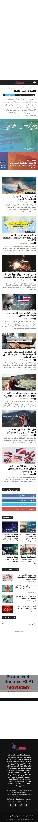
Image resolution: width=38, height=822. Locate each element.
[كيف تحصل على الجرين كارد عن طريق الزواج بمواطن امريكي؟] (19, 382)
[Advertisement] (19, 20)
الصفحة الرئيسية (31, 88)
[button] (35, 82)
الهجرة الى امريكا (10, 95)
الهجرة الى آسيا (31, 95)
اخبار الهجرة (22, 88)
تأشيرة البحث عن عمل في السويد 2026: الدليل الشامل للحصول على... (28, 537)
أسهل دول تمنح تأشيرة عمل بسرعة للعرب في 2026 (11, 559)
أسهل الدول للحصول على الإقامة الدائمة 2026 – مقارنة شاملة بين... (28, 560)
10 (34, 474)
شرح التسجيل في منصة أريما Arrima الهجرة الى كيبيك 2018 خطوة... (25, 587)
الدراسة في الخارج (12, 532)
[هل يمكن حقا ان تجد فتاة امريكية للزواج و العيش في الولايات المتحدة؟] (19, 418)
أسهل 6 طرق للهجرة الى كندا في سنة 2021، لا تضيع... (25, 607)
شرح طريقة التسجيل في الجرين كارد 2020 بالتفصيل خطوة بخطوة (22, 468)
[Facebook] (26, 805)
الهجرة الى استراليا (20, 95)
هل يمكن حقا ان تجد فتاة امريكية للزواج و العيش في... (20, 431)
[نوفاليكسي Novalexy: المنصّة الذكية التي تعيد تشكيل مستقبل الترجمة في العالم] (10, 527)
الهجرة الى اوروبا (30, 532)
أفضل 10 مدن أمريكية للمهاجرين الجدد (24, 197)
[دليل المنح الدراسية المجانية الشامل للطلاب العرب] (7, 599)
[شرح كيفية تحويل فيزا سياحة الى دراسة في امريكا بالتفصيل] (19, 263)
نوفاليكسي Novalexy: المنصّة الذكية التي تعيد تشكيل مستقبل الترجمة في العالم (10, 537)
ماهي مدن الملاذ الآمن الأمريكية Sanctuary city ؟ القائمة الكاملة (19, 237)
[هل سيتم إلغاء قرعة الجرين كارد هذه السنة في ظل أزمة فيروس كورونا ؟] (23, 163)
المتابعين (32, 500)
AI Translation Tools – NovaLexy (19, 801)
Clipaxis (35, 149)
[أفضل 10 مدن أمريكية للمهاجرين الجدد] (19, 185)
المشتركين (31, 509)
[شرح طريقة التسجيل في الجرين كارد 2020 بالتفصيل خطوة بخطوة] (19, 455)
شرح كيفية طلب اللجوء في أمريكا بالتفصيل (21, 314)
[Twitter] (15, 805)
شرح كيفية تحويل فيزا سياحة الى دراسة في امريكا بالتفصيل (19, 275)
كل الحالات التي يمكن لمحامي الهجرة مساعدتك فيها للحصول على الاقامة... (19, 354)
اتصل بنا (6, 816)
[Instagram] (21, 805)
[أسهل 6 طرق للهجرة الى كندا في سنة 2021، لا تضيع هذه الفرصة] (7, 609)
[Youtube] (10, 805)
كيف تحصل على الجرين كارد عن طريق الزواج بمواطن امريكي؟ (19, 394)
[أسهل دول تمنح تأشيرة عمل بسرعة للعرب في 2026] (10, 549)
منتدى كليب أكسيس (15, 816)
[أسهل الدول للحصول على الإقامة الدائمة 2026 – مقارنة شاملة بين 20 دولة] (28, 549)
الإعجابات (32, 496)
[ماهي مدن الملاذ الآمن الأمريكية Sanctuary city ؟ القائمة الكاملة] (19, 224)
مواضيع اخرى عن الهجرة (11, 554)
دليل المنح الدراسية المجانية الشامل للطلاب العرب (26, 597)
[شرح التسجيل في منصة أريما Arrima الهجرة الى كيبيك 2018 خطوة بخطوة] (7, 588)
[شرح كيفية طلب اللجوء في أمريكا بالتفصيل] (19, 302)
